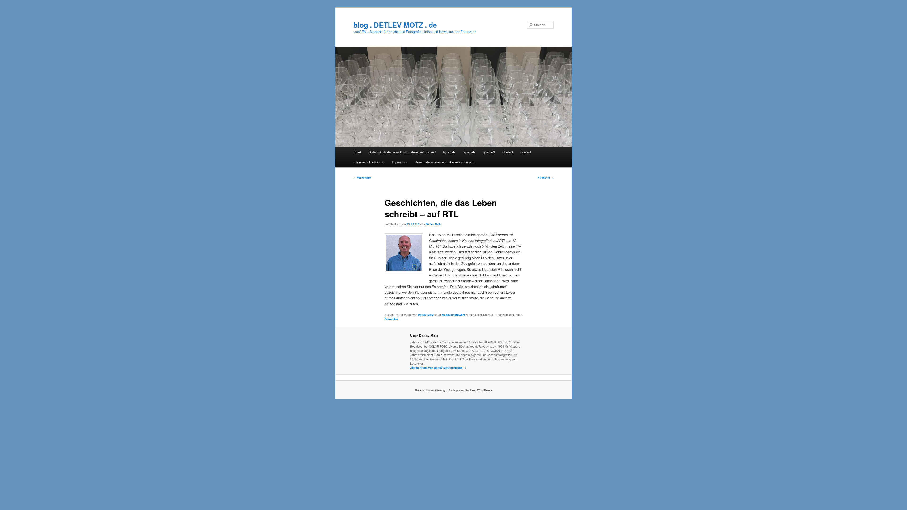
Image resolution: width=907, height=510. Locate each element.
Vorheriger (362, 177)
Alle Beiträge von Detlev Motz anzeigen (438, 368)
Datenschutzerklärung (369, 162)
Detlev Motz (433, 224)
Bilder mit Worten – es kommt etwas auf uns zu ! (402, 152)
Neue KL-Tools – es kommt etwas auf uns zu (445, 162)
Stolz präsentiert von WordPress (470, 390)
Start (358, 152)
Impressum (399, 162)
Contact (507, 152)
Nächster (546, 177)
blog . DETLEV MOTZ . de (395, 25)
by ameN (449, 152)
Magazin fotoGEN (453, 315)
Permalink (391, 319)
